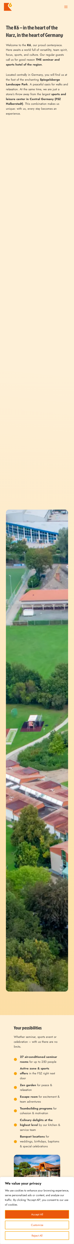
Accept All (37, 1214)
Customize (37, 1225)
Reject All (37, 1236)
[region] (37, 1210)
